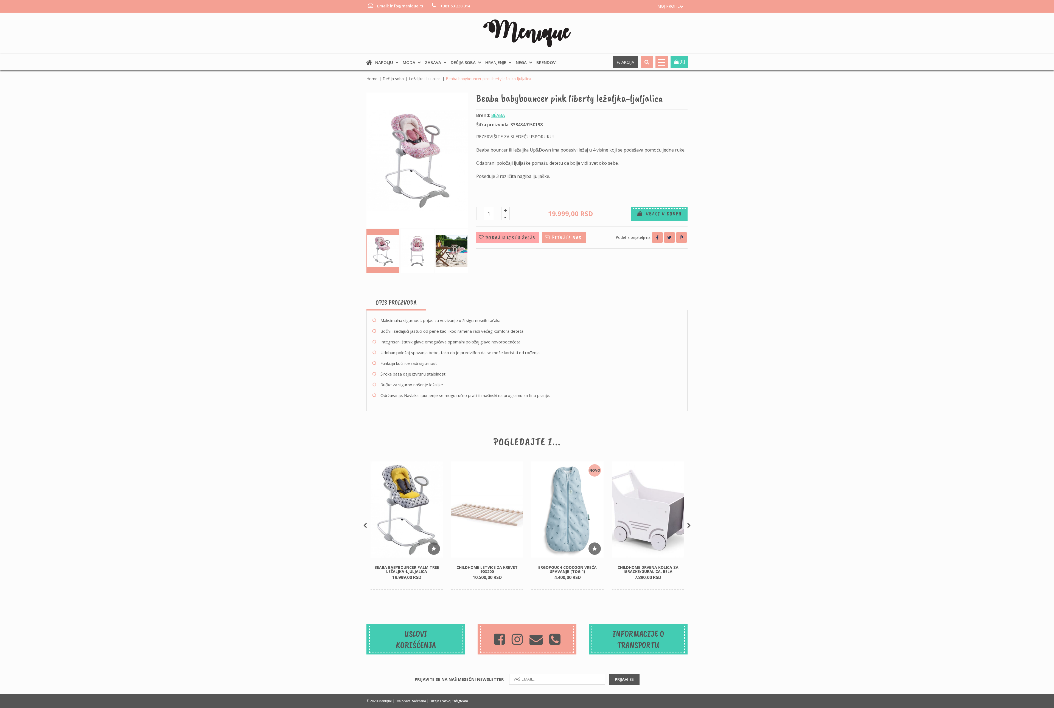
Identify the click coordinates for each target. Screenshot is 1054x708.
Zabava (433, 62)
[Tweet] (669, 237)
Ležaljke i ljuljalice (425, 78)
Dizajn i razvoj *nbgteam (449, 701)
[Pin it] (681, 237)
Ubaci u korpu (662, 214)
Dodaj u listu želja (510, 237)
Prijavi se (624, 679)
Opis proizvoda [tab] (396, 302)
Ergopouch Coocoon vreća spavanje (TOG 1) (567, 569)
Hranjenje (495, 62)
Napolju (384, 62)
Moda (409, 62)
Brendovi (546, 62)
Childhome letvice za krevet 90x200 (487, 569)
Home (371, 78)
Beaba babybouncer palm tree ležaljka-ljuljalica (406, 569)
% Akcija (625, 62)
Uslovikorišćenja (416, 639)
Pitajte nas (567, 237)
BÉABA (498, 115)
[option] (406, 525)
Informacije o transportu (638, 639)
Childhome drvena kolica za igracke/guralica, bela (648, 569)
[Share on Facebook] (657, 237)
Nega (521, 62)
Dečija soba (463, 62)
